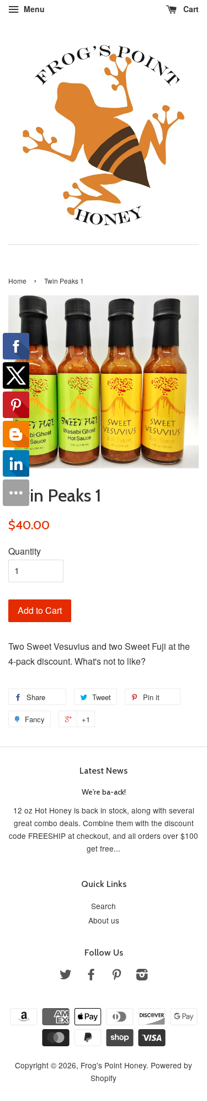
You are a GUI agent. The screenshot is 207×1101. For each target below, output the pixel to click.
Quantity (24, 551)
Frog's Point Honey (113, 1065)
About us (103, 920)
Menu (33, 8)
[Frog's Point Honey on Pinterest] (116, 976)
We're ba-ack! (104, 791)
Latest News (103, 770)
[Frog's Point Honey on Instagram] (142, 976)
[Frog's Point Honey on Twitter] (66, 976)
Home (17, 280)
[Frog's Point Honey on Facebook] (91, 976)
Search (103, 905)
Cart (190, 8)
